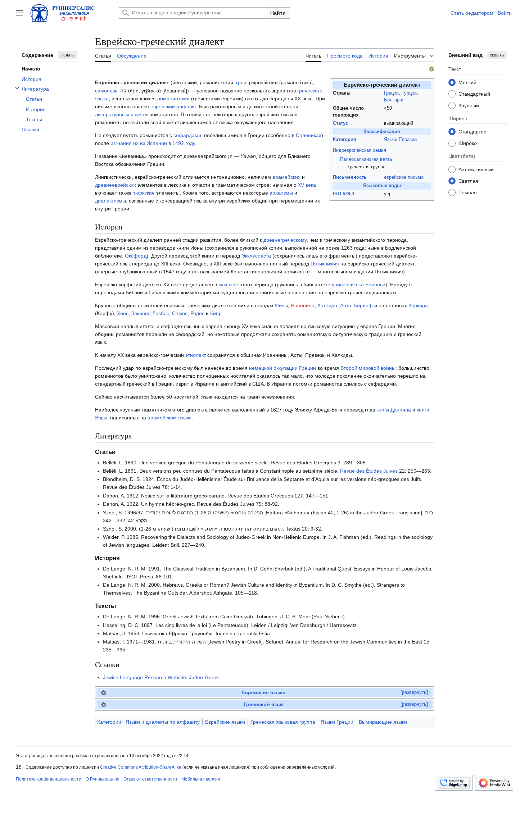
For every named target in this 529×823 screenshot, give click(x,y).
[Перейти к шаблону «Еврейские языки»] (103, 692)
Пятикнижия (325, 264)
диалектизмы (110, 201)
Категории (109, 722)
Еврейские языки (263, 692)
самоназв (106, 91)
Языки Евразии (400, 139)
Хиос (122, 313)
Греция (391, 93)
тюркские (144, 193)
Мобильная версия (200, 779)
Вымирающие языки (383, 722)
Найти (278, 13)
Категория (344, 139)
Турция (409, 93)
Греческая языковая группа (282, 722)
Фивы (281, 305)
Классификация (381, 131)
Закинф (140, 313)
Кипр (216, 313)
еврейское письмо (404, 177)
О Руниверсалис (102, 779)
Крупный (468, 105)
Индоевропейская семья (359, 150)
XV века (307, 185)
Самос (179, 313)
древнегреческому (285, 240)
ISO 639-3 (343, 193)
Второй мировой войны (367, 368)
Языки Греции (337, 722)
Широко (467, 143)
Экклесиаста (256, 256)
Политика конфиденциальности (48, 779)
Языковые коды (382, 185)
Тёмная (467, 192)
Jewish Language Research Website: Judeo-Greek (161, 677)
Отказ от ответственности (150, 779)
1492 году (183, 143)
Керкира (418, 305)
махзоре (228, 284)
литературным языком (121, 114)
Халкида (327, 305)
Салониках (308, 135)
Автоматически (476, 169)
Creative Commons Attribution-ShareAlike (140, 767)
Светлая (468, 180)
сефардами (187, 135)
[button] (19, 13)
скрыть (67, 55)
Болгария (394, 100)
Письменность (350, 177)
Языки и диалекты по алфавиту (163, 722)
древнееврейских (115, 185)
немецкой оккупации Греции (282, 368)
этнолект (195, 355)
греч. (242, 82)
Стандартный (474, 93)
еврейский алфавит (173, 106)
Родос (197, 313)
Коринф (363, 305)
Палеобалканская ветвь (366, 159)
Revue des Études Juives (369, 471)
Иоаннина (303, 305)
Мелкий (467, 82)
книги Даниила (393, 410)
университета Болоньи (358, 284)
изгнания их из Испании (138, 143)
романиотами (173, 98)
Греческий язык (264, 704)
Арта (345, 305)
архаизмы (281, 193)
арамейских (286, 177)
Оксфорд (135, 256)
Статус (340, 123)
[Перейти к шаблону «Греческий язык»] (103, 704)
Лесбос (160, 313)
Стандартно (472, 131)
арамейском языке (170, 417)
